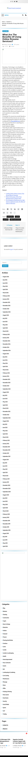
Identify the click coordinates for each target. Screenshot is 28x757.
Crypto (4, 621)
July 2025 (5, 318)
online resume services (15, 219)
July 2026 (5, 280)
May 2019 (5, 543)
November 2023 (6, 382)
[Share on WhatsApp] (18, 209)
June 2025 (5, 321)
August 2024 (6, 353)
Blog (4, 608)
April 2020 (5, 508)
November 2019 (6, 524)
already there (10, 216)
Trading (5, 714)
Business (5, 611)
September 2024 (7, 350)
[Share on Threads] (11, 212)
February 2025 (6, 334)
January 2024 (6, 376)
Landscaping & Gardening (9, 672)
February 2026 (6, 296)
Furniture (5, 643)
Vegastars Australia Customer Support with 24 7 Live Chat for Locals (19, 741)
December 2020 (6, 485)
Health (4, 656)
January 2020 (6, 517)
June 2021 (5, 466)
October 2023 (6, 386)
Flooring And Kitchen (8, 640)
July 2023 (5, 395)
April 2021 (5, 472)
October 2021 (6, 453)
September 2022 (6, 418)
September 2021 (6, 456)
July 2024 (5, 357)
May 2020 (5, 504)
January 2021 (6, 482)
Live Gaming (6, 675)
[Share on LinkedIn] (14, 209)
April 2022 (5, 434)
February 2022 (6, 440)
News (4, 685)
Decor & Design (6, 624)
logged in (12, 249)
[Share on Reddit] (3, 212)
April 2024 (5, 366)
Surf (4, 711)
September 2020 (7, 491)
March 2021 (5, 475)
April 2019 (5, 546)
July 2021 (5, 463)
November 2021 (6, 450)
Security (5, 701)
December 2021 (6, 447)
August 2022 (6, 421)
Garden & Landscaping (8, 653)
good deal (5, 219)
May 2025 (5, 325)
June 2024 (5, 360)
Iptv (4, 669)
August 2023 (6, 392)
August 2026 (6, 276)
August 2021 (6, 459)
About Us (5, 728)
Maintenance (6, 678)
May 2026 (5, 286)
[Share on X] (11, 209)
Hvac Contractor (7, 662)
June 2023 (5, 398)
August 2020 (6, 495)
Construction (6, 617)
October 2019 (6, 527)
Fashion (5, 630)
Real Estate (5, 698)
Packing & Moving (7, 691)
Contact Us (5, 725)
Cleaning (5, 614)
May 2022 (5, 430)
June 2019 (5, 540)
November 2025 (6, 305)
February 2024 (6, 373)
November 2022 (6, 411)
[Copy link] (14, 212)
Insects (4, 666)
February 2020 (6, 514)
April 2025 (5, 328)
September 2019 (6, 530)
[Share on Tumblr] (7, 212)
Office (4, 688)
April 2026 (5, 289)
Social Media (6, 704)
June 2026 (5, 283)
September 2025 (7, 312)
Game (4, 646)
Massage (5, 682)
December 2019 (6, 520)
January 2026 (6, 299)
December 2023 (6, 379)
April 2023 (5, 405)
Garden (4, 650)
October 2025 (6, 308)
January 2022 (6, 443)
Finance (5, 637)
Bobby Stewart (7, 44)
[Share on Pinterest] (22, 209)
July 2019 (5, 536)
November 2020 (6, 488)
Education (5, 627)
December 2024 (6, 341)
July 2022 (5, 424)
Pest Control (6, 694)
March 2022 (5, 437)
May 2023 (5, 402)
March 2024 (6, 369)
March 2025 (5, 331)
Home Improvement (7, 659)
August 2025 (6, 315)
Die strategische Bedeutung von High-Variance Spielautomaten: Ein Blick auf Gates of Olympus (15, 201)
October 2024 (6, 347)
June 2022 (5, 427)
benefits (17, 216)
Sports (4, 707)
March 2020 (6, 511)
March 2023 (5, 408)
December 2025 (6, 302)
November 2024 (6, 344)
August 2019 (6, 533)
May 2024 (5, 363)
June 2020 (5, 501)
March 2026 (6, 292)
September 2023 (6, 389)
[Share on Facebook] (7, 209)
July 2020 (5, 498)
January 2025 (6, 337)
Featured (5, 31)
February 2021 (6, 479)
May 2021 (5, 469)
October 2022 (6, 414)
